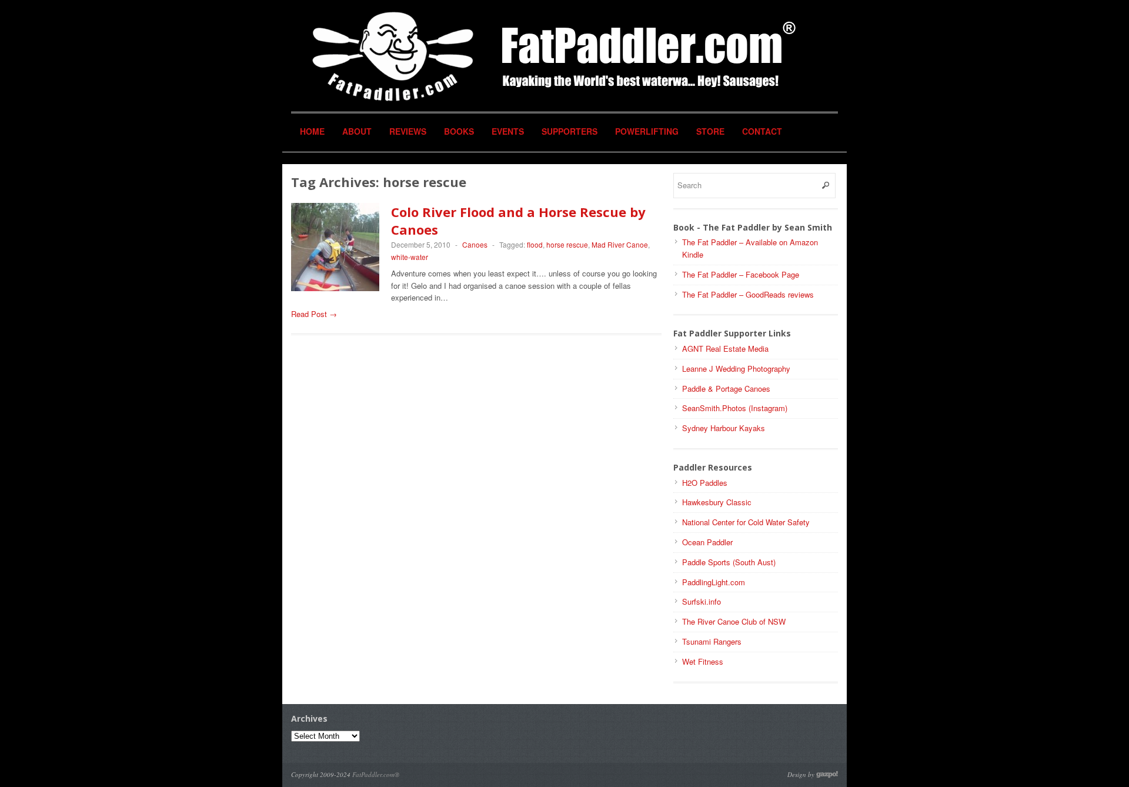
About (357, 131)
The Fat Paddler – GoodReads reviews (748, 294)
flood (535, 244)
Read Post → (314, 313)
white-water (409, 257)
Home (312, 131)
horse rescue (567, 244)
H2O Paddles (704, 482)
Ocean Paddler (707, 542)
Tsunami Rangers (711, 641)
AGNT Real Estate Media (725, 348)
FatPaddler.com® (375, 774)
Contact (762, 131)
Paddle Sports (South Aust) (729, 562)
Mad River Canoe (620, 244)
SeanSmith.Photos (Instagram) (734, 407)
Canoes (474, 244)
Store (710, 131)
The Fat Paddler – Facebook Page (740, 274)
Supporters (569, 131)
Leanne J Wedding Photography (736, 368)
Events (508, 131)
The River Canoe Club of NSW (734, 621)
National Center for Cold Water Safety (746, 522)
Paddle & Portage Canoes (726, 388)
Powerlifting (647, 131)
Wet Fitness (702, 661)
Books (459, 131)
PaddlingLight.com (713, 582)
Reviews (407, 131)
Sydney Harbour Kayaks (723, 427)
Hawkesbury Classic (716, 502)
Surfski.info (701, 601)
